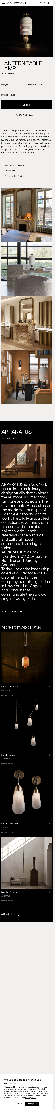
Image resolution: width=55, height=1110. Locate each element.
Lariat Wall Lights (9, 823)
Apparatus (9, 73)
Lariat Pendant (8, 755)
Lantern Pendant (10, 686)
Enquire (26, 105)
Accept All (32, 1104)
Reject (19, 1104)
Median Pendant (9, 892)
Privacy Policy (30, 1098)
